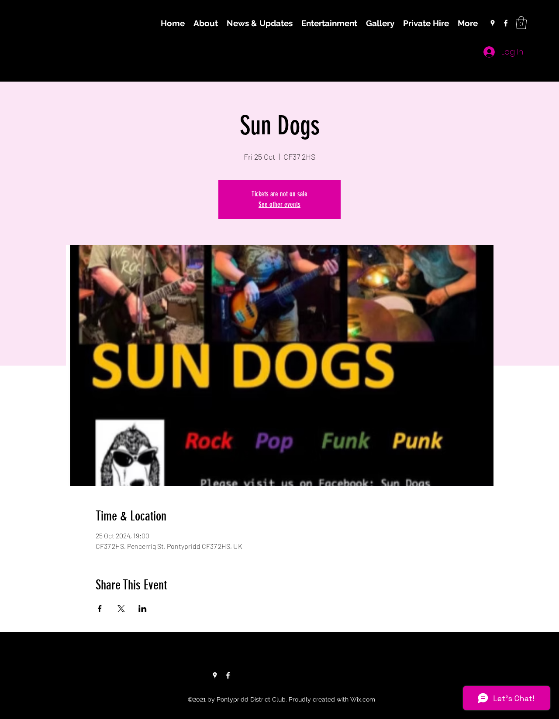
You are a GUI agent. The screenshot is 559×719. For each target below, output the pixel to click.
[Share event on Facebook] (100, 608)
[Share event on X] (121, 608)
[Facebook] (505, 23)
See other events (279, 204)
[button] (521, 22)
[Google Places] (492, 23)
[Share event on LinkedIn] (142, 608)
